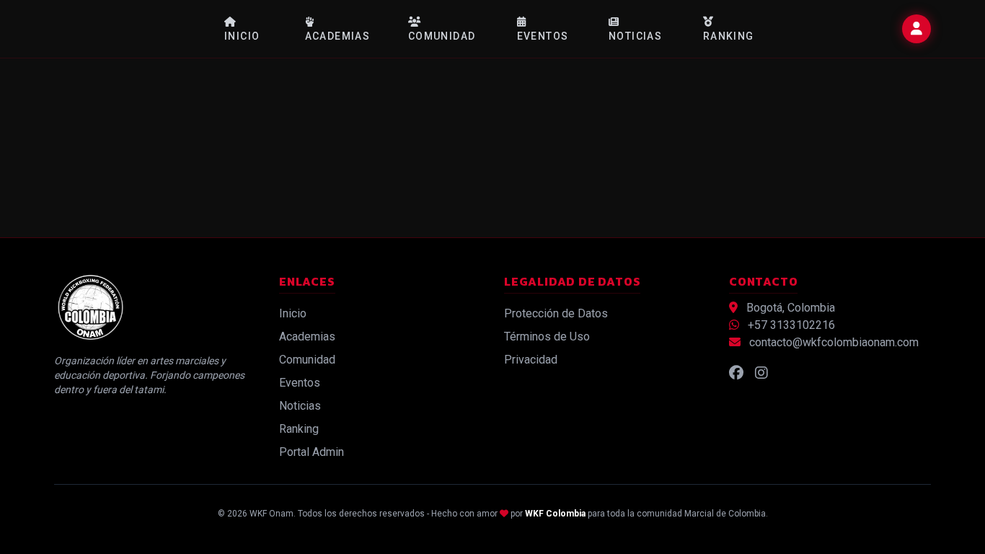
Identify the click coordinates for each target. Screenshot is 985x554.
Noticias (635, 36)
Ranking (728, 36)
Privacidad (530, 359)
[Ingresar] (916, 28)
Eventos (543, 36)
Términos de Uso (547, 336)
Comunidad (442, 36)
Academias (338, 36)
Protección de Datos (556, 313)
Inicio (242, 36)
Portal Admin (311, 452)
